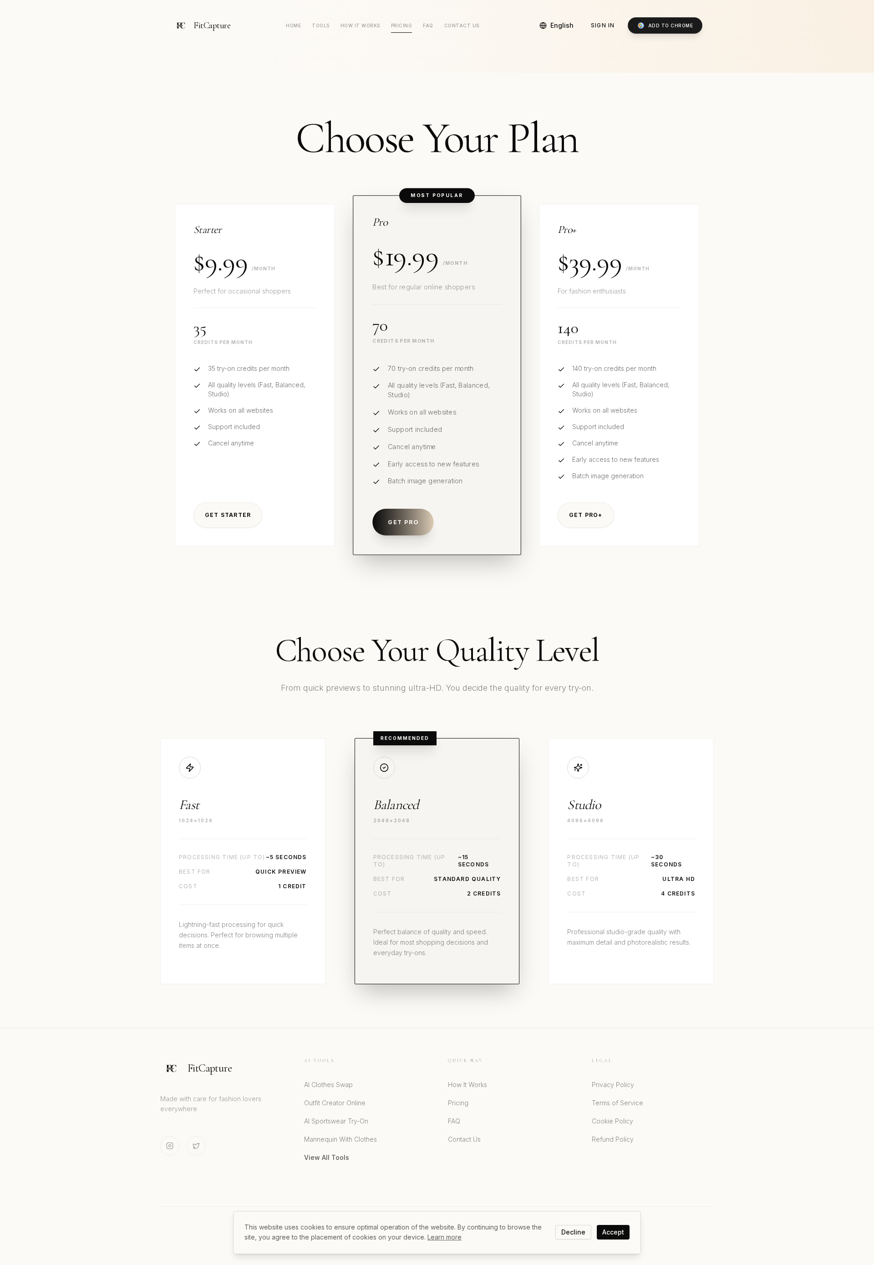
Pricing (401, 25)
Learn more (444, 1237)
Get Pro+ (586, 514)
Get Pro (403, 522)
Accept (613, 1232)
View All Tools (326, 1157)
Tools (321, 25)
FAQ (428, 25)
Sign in (603, 25)
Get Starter (228, 514)
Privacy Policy (613, 1084)
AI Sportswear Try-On (336, 1121)
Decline (573, 1232)
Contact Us (461, 25)
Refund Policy (613, 1139)
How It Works (360, 25)
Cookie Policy (612, 1121)
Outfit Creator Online (335, 1103)
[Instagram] (169, 1145)
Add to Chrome (670, 25)
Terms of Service (617, 1103)
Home (293, 25)
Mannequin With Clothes (340, 1139)
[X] (196, 1145)
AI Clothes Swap (328, 1084)
